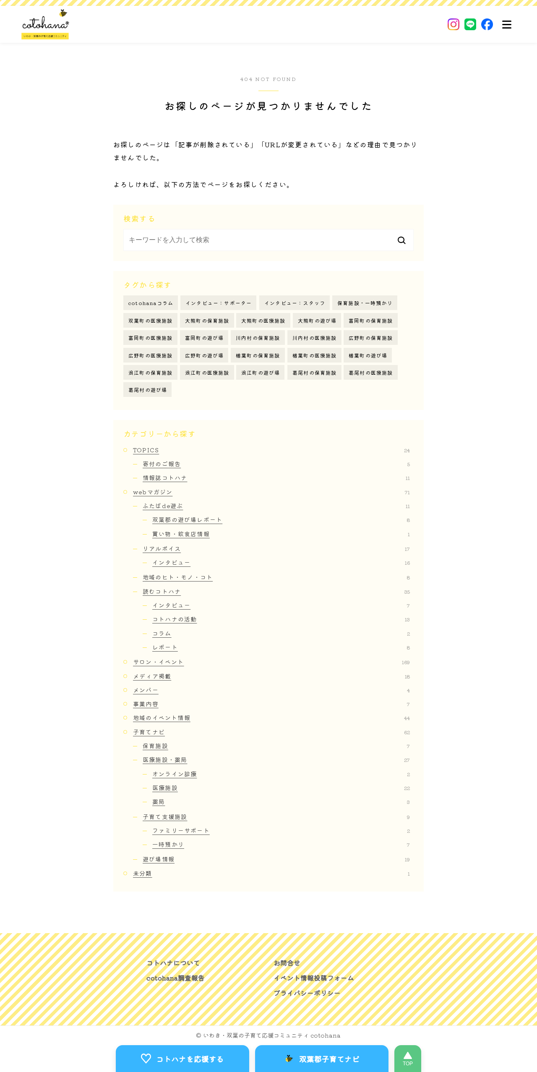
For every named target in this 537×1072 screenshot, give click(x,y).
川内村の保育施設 (258, 337)
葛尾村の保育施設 (314, 372)
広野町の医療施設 (150, 355)
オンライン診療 (281, 773)
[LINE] (470, 24)
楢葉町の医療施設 (314, 355)
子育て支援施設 (276, 816)
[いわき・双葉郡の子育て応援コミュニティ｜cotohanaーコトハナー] (45, 24)
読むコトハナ (276, 591)
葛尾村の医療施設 (371, 372)
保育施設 (276, 745)
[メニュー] (507, 24)
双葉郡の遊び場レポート (281, 519)
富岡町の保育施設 (371, 320)
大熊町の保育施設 (207, 320)
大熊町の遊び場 (317, 320)
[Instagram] (453, 24)
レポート (281, 647)
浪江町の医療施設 (207, 372)
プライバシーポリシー (307, 993)
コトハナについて (173, 962)
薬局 (281, 801)
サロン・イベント (271, 661)
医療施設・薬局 (276, 759)
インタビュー (281, 562)
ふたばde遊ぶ (276, 505)
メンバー (271, 690)
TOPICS (271, 450)
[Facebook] (487, 24)
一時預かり (281, 844)
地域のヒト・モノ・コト (276, 577)
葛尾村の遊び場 (147, 389)
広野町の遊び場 (204, 355)
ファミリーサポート (281, 830)
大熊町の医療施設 (263, 320)
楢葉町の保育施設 (258, 355)
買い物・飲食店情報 (281, 533)
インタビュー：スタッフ (294, 302)
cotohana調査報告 (175, 978)
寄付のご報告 (276, 463)
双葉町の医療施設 (150, 320)
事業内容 (271, 703)
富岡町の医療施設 (150, 337)
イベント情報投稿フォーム (314, 978)
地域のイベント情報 (271, 717)
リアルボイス (276, 548)
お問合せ (287, 962)
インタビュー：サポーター (218, 302)
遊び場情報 (276, 859)
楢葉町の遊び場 (368, 355)
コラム (281, 633)
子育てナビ (271, 732)
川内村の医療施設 (314, 337)
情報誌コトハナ (276, 477)
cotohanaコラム (150, 302)
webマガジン (271, 492)
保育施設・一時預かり (365, 302)
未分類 (271, 873)
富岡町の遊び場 (204, 337)
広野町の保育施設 (371, 337)
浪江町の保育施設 (150, 372)
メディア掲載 (271, 676)
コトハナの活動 (281, 619)
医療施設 (281, 787)
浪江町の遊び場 (260, 372)
